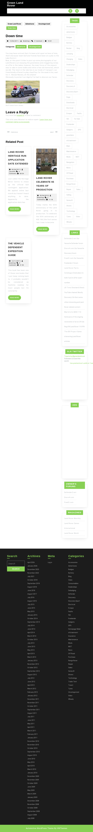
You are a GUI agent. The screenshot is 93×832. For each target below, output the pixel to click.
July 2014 (30, 625)
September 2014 (33, 622)
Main (68, 146)
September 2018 (33, 583)
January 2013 (32, 660)
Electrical (69, 108)
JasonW (12, 171)
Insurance (72, 636)
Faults (79, 113)
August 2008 (32, 815)
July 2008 (30, 818)
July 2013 (30, 643)
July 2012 (30, 678)
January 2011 (32, 738)
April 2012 (31, 685)
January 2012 (32, 696)
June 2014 (31, 629)
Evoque (69, 113)
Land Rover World (71, 533)
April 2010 (31, 766)
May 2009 (30, 790)
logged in (20, 115)
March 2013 (31, 657)
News (68, 168)
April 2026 (31, 562)
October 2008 (32, 808)
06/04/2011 (16, 169)
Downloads (70, 102)
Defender (69, 75)
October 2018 (32, 580)
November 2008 (33, 804)
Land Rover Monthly (72, 518)
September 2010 (33, 752)
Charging (69, 59)
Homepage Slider (74, 629)
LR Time (67, 287)
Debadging (70, 70)
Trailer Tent (72, 681)
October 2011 (32, 706)
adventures (70, 32)
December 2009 (33, 776)
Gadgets (69, 130)
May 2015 (30, 611)
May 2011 (30, 724)
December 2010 (33, 741)
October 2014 (32, 618)
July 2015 (30, 604)
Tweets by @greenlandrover (74, 356)
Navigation (70, 162)
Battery (69, 43)
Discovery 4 (70, 86)
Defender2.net (70, 238)
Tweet (70, 685)
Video (78, 216)
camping (69, 54)
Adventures (29, 24)
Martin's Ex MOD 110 (72, 312)
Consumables (73, 583)
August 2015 (32, 601)
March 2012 (31, 689)
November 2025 (33, 573)
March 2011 (31, 731)
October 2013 (32, 639)
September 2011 (33, 710)
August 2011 (32, 713)
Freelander (70, 124)
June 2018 (31, 590)
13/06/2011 (14, 41)
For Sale (77, 119)
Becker (69, 48)
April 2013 (31, 653)
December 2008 (33, 801)
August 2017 (32, 594)
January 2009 (32, 797)
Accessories (71, 26)
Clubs (80, 59)
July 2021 (30, 576)
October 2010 (32, 748)
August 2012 (32, 674)
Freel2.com (68, 258)
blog (78, 48)
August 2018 (32, 587)
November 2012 (33, 664)
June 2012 (31, 681)
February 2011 (32, 734)
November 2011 (33, 703)
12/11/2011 (16, 261)
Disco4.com (69, 248)
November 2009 (33, 780)
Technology (70, 211)
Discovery (70, 81)
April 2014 (31, 632)
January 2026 (32, 566)
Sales (78, 189)
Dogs (68, 97)
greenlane (70, 135)
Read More (15, 209)
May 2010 (30, 762)
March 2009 (31, 794)
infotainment (71, 140)
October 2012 (32, 667)
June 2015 (31, 608)
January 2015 (32, 615)
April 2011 (31, 727)
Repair (68, 189)
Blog (69, 576)
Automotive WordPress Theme (40, 828)
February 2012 (32, 692)
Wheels (69, 222)
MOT (77, 157)
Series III (69, 200)
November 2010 (33, 745)
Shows (68, 206)
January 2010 (32, 773)
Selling (68, 195)
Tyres (68, 216)
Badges (69, 37)
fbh (67, 119)
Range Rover (71, 184)
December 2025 (33, 569)
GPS (79, 130)
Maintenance (71, 151)
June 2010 (31, 759)
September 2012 (33, 671)
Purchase (69, 178)
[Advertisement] (74, 442)
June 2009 (31, 787)
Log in (50, 562)
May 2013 (30, 650)
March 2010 (31, 769)
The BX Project (70, 331)
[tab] (70, 11)
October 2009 (32, 783)
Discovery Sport (72, 92)
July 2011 (30, 717)
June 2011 (31, 720)
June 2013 (31, 646)
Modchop (26, 41)
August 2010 (32, 755)
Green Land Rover (15, 4)
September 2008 (33, 811)
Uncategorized (44, 24)
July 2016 (30, 597)
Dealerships (70, 64)
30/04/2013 (44, 195)
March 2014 (31, 636)
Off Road (69, 173)
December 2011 (33, 699)
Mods (68, 157)
